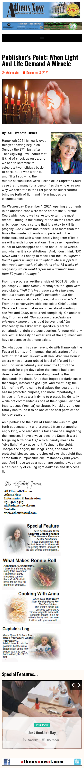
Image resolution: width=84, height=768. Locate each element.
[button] (42, 37)
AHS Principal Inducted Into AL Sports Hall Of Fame (42, 729)
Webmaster (33, 740)
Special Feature (42, 719)
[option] (42, 714)
